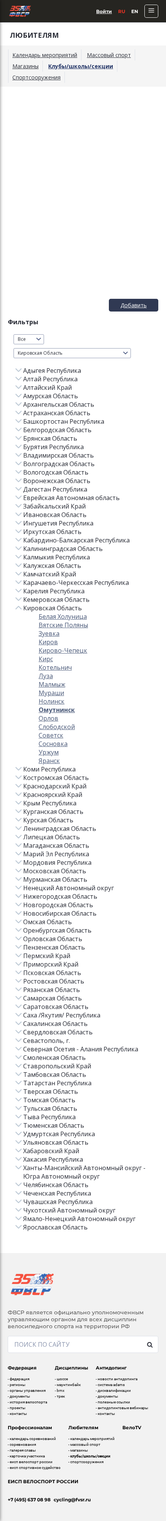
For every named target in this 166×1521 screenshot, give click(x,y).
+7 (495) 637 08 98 (29, 1499)
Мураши (51, 693)
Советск (51, 735)
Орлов (48, 718)
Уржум (49, 752)
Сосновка (53, 743)
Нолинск (51, 701)
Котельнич (55, 667)
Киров (48, 642)
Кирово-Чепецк (63, 650)
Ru (121, 11)
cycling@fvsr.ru (72, 1499)
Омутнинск (57, 710)
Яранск (49, 760)
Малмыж (52, 684)
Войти (104, 11)
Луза (46, 676)
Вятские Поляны (63, 625)
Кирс (46, 659)
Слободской (57, 727)
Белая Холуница (63, 616)
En (134, 11)
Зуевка (49, 633)
